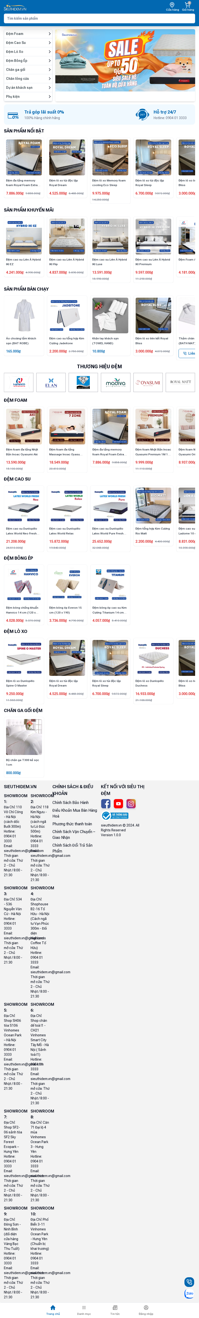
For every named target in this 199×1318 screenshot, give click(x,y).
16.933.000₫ (123, 694)
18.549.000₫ (15, 462)
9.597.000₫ (101, 272)
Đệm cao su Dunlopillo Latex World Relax (21, 531)
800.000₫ (13, 773)
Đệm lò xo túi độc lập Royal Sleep (128, 183)
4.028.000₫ (15, 620)
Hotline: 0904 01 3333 (10, 836)
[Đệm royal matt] (180, 382)
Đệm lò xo (15, 631)
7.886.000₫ (58, 462)
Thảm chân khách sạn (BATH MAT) (150, 341)
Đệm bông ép (18, 558)
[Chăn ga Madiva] (115, 382)
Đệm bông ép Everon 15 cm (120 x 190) (65, 610)
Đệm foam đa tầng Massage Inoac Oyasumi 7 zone (23, 452)
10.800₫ (55, 351)
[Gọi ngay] (189, 1282)
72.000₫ (185, 351)
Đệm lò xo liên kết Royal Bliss (173, 183)
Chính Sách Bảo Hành (70, 802)
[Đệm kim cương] (83, 382)
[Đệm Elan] (51, 382)
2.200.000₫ (15, 351)
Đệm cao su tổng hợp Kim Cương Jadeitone (23, 341)
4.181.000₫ (144, 272)
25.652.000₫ (59, 541)
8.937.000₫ (144, 462)
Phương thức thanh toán (72, 824)
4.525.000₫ (36, 193)
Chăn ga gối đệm (23, 710)
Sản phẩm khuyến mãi (29, 210)
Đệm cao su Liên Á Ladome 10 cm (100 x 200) (150, 531)
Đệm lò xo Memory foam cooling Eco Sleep (87, 183)
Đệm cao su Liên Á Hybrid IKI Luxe (66, 262)
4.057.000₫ (101, 620)
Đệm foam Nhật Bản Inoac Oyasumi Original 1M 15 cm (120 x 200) (153, 452)
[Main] (15, 7)
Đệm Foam (15, 400)
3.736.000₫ (58, 620)
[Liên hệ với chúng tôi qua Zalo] (189, 1294)
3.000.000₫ (165, 193)
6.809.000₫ (187, 272)
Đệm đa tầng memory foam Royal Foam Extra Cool (65, 452)
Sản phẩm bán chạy (26, 289)
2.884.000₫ (187, 462)
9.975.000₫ (79, 193)
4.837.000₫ (15, 272)
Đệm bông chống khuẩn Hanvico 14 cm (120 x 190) (22, 610)
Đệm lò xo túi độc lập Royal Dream (42, 183)
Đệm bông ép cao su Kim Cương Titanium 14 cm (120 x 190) (109, 610)
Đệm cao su (17, 479)
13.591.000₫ (59, 272)
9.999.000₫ (101, 462)
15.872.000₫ (15, 541)
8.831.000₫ (144, 541)
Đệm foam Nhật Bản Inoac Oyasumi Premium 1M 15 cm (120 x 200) (110, 452)
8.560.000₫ (187, 541)
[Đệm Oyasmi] (148, 382)
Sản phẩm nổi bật (24, 130)
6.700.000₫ (122, 193)
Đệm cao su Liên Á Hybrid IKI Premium (109, 262)
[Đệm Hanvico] (18, 382)
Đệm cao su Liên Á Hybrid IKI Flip (23, 262)
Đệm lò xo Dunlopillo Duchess (128, 683)
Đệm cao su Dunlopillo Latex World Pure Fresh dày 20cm (65, 531)
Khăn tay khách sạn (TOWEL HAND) (62, 341)
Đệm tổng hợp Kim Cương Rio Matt (109, 531)
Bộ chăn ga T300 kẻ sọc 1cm (22, 762)
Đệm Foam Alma (146, 259)
